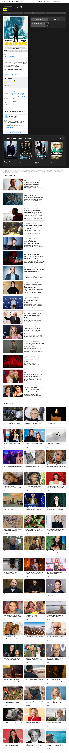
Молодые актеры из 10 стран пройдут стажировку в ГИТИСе (33, 359)
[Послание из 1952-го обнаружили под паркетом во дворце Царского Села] (13, 525)
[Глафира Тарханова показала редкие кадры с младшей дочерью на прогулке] (56, 589)
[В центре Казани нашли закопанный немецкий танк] (34, 460)
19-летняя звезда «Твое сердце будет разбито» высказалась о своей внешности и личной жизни (33, 330)
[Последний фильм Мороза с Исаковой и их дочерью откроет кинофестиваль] (13, 675)
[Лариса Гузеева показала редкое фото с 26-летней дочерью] (13, 439)
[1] (5, 83)
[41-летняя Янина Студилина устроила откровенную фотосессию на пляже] (56, 568)
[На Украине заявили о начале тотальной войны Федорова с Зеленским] (34, 589)
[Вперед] (63, 138)
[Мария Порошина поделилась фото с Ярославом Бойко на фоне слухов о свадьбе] (13, 460)
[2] (7, 83)
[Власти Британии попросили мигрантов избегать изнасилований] (13, 503)
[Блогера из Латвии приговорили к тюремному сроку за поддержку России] (13, 718)
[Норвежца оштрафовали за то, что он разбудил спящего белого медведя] (56, 611)
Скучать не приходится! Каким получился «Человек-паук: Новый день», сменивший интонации (33, 256)
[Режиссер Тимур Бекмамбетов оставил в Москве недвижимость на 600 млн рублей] (13, 589)
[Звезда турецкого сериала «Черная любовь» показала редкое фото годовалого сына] (13, 739)
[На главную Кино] (5, 1)
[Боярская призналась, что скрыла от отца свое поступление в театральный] (56, 503)
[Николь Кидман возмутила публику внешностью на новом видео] (56, 718)
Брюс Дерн (21, 96)
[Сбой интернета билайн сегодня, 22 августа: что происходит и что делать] (34, 675)
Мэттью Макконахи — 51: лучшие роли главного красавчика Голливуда (32, 182)
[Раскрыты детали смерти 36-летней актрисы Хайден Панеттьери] (34, 718)
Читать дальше (8, 127)
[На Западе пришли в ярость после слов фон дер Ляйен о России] (34, 503)
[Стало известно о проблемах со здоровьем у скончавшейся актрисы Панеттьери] (34, 417)
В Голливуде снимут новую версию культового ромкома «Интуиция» (33, 226)
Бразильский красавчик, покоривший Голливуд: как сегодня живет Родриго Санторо (33, 212)
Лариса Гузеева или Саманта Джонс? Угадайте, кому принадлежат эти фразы (33, 389)
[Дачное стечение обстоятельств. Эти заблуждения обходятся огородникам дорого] (13, 696)
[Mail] (2, 1)
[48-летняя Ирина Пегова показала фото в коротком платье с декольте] (56, 460)
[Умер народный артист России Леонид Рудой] (56, 417)
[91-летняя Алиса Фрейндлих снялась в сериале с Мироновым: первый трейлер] (34, 546)
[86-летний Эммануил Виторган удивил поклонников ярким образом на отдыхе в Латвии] (56, 632)
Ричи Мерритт (15, 93)
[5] (14, 83)
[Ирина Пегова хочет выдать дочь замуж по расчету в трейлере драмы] (56, 675)
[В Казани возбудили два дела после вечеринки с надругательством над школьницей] (13, 568)
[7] (19, 83)
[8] (21, 83)
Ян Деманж (15, 91)
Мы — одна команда (56, 161)
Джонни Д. (7, 161)
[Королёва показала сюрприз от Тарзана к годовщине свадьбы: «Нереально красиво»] (13, 654)
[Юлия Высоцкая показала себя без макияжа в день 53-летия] (56, 696)
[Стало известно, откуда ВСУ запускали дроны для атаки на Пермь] (56, 439)
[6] (16, 83)
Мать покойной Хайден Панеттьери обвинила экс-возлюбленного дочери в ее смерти (33, 374)
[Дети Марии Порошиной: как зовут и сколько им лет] (34, 482)
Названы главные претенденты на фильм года (33, 196)
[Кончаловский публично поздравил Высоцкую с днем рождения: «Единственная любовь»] (13, 632)
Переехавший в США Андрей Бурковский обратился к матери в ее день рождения (34, 271)
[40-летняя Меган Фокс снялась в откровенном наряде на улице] (56, 546)
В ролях (6, 93)
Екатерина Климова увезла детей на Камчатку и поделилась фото (33, 285)
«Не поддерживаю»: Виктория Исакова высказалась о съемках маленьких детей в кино (32, 241)
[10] (25, 83)
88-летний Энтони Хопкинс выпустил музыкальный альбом (33, 315)
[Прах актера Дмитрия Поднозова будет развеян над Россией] (13, 546)
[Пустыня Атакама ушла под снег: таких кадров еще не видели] (34, 632)
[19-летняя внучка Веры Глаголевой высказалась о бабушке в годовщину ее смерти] (34, 611)
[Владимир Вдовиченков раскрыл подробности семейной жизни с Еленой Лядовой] (34, 439)
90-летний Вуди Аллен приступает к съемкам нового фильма (31, 300)
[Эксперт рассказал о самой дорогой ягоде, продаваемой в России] (34, 525)
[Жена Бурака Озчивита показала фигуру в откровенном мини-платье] (34, 568)
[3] (10, 83)
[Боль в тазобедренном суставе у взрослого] (34, 696)
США (13, 98)
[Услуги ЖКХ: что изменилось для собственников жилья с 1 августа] (13, 417)
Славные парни (24, 161)
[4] (12, 83)
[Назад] (60, 138)
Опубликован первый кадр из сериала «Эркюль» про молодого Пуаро (34, 345)
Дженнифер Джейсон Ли (18, 95)
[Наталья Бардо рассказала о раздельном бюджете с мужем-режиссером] (34, 654)
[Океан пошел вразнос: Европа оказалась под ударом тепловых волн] (56, 739)
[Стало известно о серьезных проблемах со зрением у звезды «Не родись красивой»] (13, 611)
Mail (2, 752)
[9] (23, 83)
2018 (5, 54)
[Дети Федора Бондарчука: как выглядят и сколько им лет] (56, 654)
